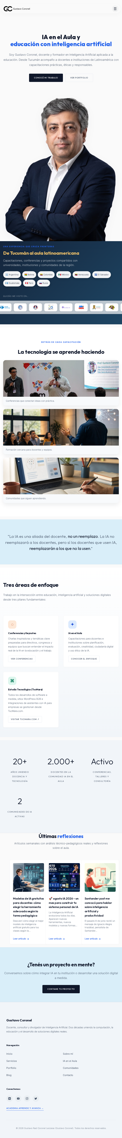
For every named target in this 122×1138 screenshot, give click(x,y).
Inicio (9, 1053)
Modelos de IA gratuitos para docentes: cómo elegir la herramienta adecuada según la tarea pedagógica (28, 907)
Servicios (11, 1060)
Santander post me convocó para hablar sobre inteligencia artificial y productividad (98, 907)
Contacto (68, 1075)
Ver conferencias (22, 658)
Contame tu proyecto (61, 989)
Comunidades (70, 1067)
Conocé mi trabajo (46, 77)
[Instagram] (27, 1098)
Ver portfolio (79, 77)
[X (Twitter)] (36, 1098)
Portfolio (11, 1067)
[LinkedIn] (9, 1098)
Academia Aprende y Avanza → (25, 1108)
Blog (8, 1075)
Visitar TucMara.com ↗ (25, 719)
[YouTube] (18, 1098)
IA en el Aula (70, 1060)
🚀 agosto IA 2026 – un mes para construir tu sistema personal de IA (63, 903)
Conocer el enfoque (84, 658)
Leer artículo (21, 938)
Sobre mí (68, 1053)
